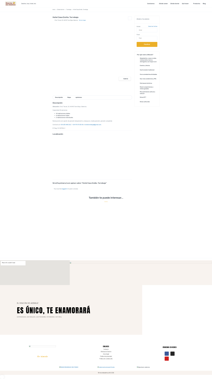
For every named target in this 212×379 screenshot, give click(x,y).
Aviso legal (106, 354)
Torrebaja (68, 9)
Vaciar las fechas (152, 26)
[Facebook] (167, 354)
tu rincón (42, 356)
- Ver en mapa (82, 20)
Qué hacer (185, 3)
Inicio (54, 9)
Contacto (106, 349)
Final (138, 34)
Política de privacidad (106, 356)
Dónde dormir (174, 3)
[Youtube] (167, 359)
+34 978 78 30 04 (77, 124)
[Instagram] (172, 354)
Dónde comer (163, 3)
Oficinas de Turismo (106, 351)
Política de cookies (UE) (105, 359)
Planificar (147, 44)
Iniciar (138, 26)
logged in (65, 189)
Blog (204, 3)
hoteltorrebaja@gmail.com (93, 124)
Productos (196, 3)
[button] (130, 18)
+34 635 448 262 (65, 124)
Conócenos (151, 3)
